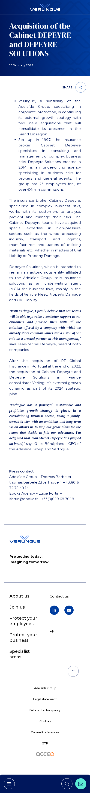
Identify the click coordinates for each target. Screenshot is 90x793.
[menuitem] (19, 596)
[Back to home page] (45, 7)
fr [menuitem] (52, 631)
